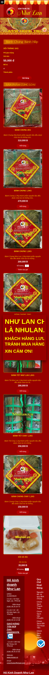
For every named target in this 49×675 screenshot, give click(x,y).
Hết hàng (22, 146)
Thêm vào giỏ (23, 270)
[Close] (46, 314)
